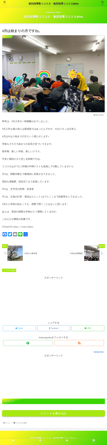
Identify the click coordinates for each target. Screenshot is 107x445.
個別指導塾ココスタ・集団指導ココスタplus (54, 3)
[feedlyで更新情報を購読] (27, 343)
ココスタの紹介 (9, 270)
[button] (99, 302)
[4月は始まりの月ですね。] (65, 365)
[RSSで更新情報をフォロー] (79, 343)
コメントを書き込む (53, 413)
